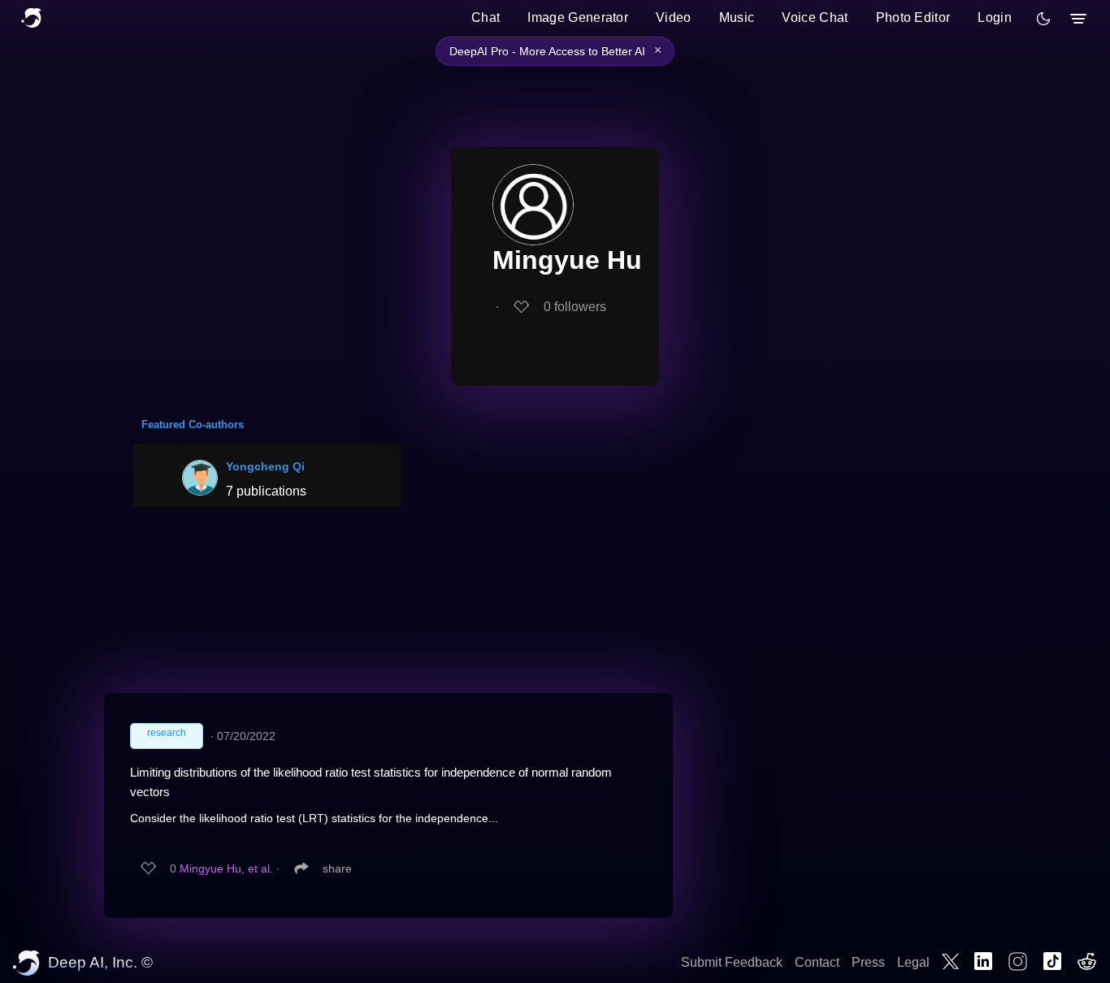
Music (737, 17)
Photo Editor (913, 17)
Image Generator (577, 17)
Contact (817, 962)
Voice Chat (815, 17)
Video (674, 17)
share (337, 868)
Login (995, 17)
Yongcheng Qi (265, 466)
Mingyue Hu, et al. (226, 868)
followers (575, 307)
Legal (913, 962)
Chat (485, 17)
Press (868, 962)
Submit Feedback (732, 962)
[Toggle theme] (1043, 19)
